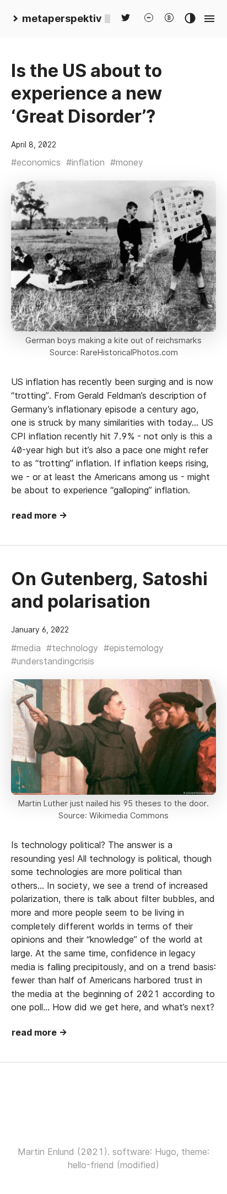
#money (126, 162)
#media (26, 647)
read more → (39, 515)
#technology (72, 647)
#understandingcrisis (52, 661)
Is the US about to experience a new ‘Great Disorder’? (86, 93)
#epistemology (134, 647)
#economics (36, 162)
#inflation (85, 162)
